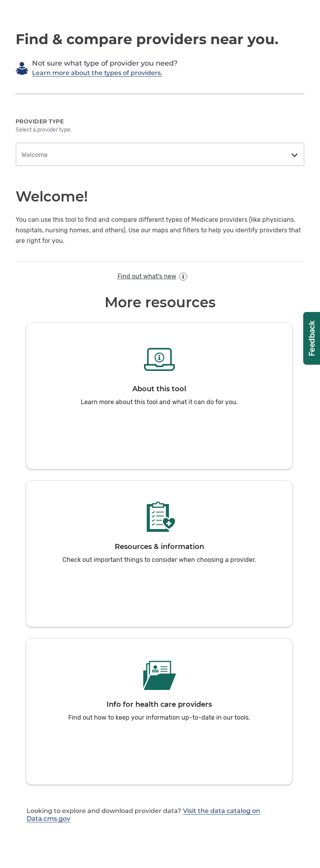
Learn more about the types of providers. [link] (97, 73)
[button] (159, 396)
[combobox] (159, 155)
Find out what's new (146, 276)
